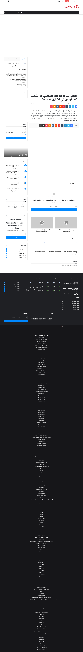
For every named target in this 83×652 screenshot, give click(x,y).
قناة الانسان (41, 637)
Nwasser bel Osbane (41, 533)
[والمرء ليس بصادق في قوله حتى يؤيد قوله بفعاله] (22, 167)
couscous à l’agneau (41, 443)
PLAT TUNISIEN (41, 545)
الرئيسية (75, 91)
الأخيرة (15, 59)
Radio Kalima (41, 551)
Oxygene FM (41, 539)
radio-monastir (41, 574)
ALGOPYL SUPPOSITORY (41, 433)
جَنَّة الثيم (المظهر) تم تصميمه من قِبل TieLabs (51, 326)
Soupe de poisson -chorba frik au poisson (41, 605)
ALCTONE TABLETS (41, 431)
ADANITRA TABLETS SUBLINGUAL (41, 391)
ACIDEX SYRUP (42, 337)
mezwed (41, 505)
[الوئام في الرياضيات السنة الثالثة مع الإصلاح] (57, 287)
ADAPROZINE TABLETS (41, 395)
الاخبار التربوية (22, 249)
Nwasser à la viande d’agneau (41, 530)
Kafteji (41, 480)
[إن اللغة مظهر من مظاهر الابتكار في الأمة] (22, 184)
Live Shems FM (41, 493)
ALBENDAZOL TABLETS (41, 428)
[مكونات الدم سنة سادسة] (38, 246)
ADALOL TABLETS (41, 376)
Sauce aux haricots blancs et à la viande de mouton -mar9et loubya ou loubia (41, 599)
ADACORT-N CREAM (41, 366)
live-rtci (41, 497)
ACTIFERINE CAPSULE (41, 353)
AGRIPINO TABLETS (41, 418)
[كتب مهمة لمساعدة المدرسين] (57, 292)
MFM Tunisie (41, 510)
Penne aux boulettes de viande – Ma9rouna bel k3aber (41, 541)
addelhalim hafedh (41, 410)
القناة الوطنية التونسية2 (41, 628)
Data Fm (41, 451)
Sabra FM (41, 591)
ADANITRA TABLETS (41, 389)
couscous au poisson (41, 445)
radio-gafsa (41, 570)
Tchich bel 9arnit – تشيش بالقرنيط (41, 612)
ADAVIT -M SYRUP (41, 403)
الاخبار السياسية (22, 251)
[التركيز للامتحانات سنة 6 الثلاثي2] (54, 246)
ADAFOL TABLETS (41, 372)
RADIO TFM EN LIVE (41, 562)
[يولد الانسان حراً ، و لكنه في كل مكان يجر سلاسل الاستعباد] (22, 173)
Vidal (41, 620)
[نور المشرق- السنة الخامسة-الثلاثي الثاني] (70, 246)
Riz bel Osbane (42, 585)
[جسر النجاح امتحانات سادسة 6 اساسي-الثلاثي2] (51, 287)
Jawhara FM (41, 474)
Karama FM (41, 483)
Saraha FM (41, 593)
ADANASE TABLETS (41, 385)
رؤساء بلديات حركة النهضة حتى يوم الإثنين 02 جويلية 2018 (41, 630)
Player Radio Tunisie (41, 547)
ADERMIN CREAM (41, 412)
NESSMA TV (41, 528)
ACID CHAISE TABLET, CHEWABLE (41, 335)
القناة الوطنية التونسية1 (41, 626)
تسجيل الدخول (15, 137)
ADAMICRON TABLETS (41, 378)
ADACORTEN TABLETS (41, 368)
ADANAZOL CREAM (41, 387)
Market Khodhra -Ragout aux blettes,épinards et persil (41, 499)
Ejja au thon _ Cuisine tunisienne (41, 456)
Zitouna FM (41, 622)
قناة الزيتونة (41, 641)
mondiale (41, 516)
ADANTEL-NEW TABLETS (41, 393)
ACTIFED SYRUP (41, 349)
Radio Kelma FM (41, 553)
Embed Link (41, 460)
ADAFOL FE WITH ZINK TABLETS (41, 370)
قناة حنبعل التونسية (41, 645)
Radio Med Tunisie (41, 555)
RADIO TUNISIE (42, 566)
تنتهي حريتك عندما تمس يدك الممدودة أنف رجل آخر (11, 177)
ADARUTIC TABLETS (41, 401)
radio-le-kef (41, 572)
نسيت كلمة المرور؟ (9, 132)
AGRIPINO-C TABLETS (41, 422)
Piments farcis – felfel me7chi (41, 543)
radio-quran (41, 578)
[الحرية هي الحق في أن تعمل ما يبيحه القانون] (22, 190)
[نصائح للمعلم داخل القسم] (51, 292)
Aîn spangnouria (41, 424)
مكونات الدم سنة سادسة (40, 251)
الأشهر (23, 59)
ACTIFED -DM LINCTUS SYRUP (41, 345)
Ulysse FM (41, 618)
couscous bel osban (41, 449)
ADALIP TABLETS (41, 374)
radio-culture (41, 568)
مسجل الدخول (69, 265)
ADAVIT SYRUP (42, 408)
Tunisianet (74, 103)
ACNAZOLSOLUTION (41, 341)
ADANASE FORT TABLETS (41, 383)
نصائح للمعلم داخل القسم (59, 1)
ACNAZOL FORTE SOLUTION (41, 339)
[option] (16, 150)
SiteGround (35, 326)
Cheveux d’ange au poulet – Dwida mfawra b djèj (41, 437)
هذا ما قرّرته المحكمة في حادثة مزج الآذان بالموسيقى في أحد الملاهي (17, 79)
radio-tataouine (41, 583)
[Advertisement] (41, 35)
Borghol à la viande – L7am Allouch (41, 435)
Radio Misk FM (41, 558)
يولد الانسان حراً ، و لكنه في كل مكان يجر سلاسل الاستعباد (11, 172)
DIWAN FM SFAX (41, 453)
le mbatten (41, 491)
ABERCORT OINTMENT (41, 328)
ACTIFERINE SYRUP (41, 356)
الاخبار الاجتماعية (21, 253)
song (42, 603)
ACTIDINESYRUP (41, 343)
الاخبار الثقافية (22, 257)
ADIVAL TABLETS (41, 414)
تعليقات (7, 59)
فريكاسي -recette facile (41, 633)
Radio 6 (41, 549)
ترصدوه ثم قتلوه (22, 69)
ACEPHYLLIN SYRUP (41, 333)
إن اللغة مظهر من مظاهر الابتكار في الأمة (12, 183)
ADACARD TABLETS (41, 362)
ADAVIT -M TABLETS (41, 406)
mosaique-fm (41, 520)
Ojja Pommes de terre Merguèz (41, 537)
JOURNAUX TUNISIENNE (41, 478)
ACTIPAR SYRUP (41, 360)
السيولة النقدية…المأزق (21, 84)
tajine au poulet (41, 610)
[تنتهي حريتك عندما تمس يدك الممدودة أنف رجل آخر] (22, 179)
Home (41, 468)
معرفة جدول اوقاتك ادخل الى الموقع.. (41, 647)
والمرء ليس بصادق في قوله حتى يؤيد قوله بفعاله (11, 166)
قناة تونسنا (41, 643)
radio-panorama (41, 576)
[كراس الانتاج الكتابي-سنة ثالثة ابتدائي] (45, 287)
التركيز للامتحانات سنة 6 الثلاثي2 (55, 251)
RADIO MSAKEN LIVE (41, 560)
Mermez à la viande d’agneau (41, 503)
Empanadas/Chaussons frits (41, 462)
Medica (41, 501)
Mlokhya (41, 514)
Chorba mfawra (41, 439)
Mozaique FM (41, 524)
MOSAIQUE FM (41, 518)
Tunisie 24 (41, 614)
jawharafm (41, 476)
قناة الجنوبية (41, 639)
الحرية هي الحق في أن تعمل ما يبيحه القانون (11, 189)
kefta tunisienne (41, 485)
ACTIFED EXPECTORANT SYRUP (41, 347)
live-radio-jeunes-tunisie (41, 495)
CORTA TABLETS (41, 441)
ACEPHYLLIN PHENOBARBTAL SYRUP (41, 331)
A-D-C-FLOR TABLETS (18, 326)
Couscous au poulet (41, 447)
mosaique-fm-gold (41, 522)
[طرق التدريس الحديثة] (45, 292)
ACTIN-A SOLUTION (41, 358)
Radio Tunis (41, 564)
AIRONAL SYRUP (41, 426)
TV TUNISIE (41, 616)
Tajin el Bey (41, 608)
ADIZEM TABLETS (41, 416)
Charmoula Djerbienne (41, 649)
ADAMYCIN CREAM (41, 381)
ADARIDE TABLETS (41, 397)
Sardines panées (41, 595)
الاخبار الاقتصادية (21, 255)
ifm (41, 472)
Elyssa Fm (41, 458)
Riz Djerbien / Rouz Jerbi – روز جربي (41, 589)
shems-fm (41, 601)
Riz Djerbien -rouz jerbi (41, 587)
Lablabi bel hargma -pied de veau (41, 489)
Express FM (41, 464)
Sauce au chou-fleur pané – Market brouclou (41, 597)
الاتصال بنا (41, 624)
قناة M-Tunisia (41, 635)
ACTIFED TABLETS (41, 351)
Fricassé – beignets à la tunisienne (41, 466)
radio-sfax (41, 580)
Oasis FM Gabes (41, 535)
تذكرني (23, 134)
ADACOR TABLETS (41, 364)
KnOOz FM (41, 487)
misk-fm (41, 512)
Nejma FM (41, 526)
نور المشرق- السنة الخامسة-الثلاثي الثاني (70, 251)
